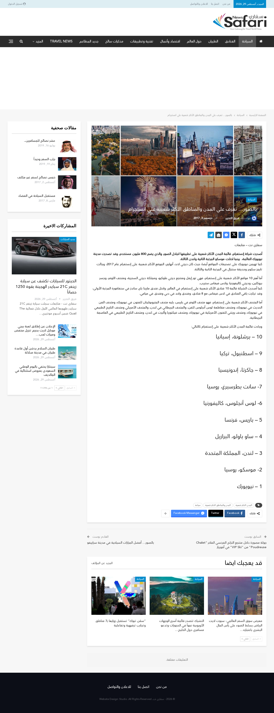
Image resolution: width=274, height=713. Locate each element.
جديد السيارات (68, 239)
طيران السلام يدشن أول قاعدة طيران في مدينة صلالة (35, 350)
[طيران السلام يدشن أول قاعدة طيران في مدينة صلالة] (67, 353)
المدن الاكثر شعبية (244, 505)
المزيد (39, 41)
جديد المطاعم (88, 41)
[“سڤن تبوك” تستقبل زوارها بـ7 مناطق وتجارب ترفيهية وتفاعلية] (118, 596)
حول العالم (194, 41)
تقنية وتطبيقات (141, 41)
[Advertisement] (137, 79)
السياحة (247, 41)
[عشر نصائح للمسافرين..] (67, 145)
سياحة (197, 505)
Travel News (61, 41)
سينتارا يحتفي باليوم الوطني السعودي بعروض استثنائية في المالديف (35, 370)
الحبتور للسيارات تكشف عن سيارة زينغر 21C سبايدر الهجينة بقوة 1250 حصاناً (46, 286)
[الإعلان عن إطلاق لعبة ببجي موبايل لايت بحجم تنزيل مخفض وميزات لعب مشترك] (67, 331)
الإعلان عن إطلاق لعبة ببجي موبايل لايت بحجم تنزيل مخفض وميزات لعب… (34, 330)
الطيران (213, 41)
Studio (123, 699)
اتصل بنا (215, 4)
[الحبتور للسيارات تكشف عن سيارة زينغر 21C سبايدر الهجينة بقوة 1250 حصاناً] (44, 255)
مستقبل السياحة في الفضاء (36, 195)
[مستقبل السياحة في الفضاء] (67, 201)
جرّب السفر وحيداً (44, 159)
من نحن (226, 4)
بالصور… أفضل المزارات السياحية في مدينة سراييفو (120, 542)
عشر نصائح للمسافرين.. (39, 140)
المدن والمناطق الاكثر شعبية (218, 505)
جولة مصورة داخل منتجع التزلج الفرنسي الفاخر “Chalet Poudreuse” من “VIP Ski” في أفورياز (231, 545)
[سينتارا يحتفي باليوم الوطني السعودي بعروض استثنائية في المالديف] (67, 371)
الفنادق (230, 41)
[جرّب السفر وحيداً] (67, 164)
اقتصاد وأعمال (170, 41)
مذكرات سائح (114, 41)
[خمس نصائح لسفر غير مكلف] (67, 182)
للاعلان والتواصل (199, 4)
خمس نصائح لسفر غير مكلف (36, 177)
